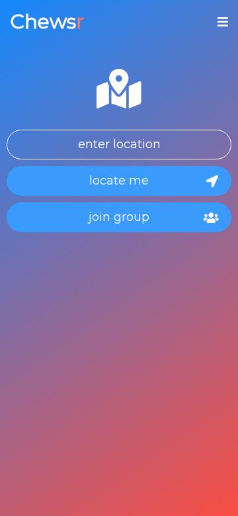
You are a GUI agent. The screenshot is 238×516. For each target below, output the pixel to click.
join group (119, 217)
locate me (119, 180)
